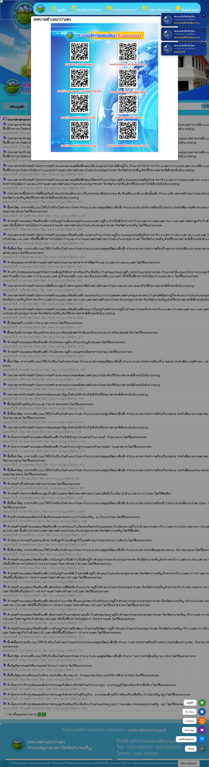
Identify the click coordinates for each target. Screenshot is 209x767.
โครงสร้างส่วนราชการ (86, 8)
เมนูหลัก (58, 8)
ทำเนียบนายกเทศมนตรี (122, 8)
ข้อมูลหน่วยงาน (186, 8)
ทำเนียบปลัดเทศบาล (156, 8)
